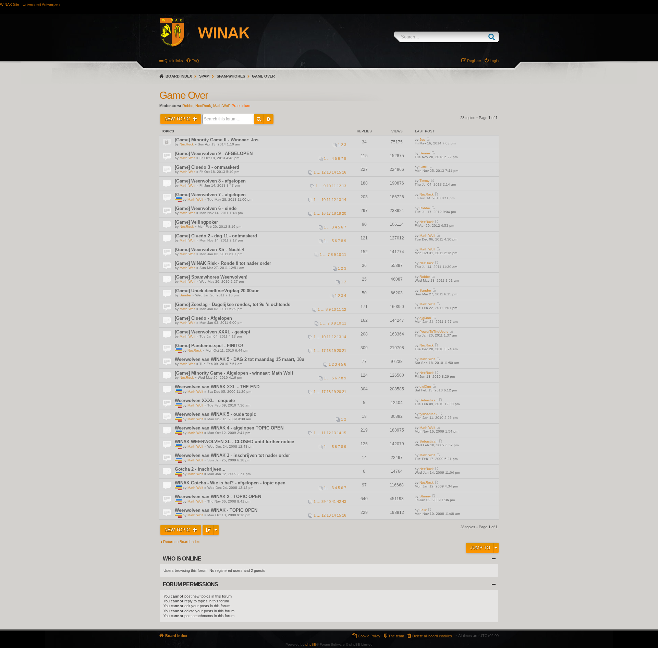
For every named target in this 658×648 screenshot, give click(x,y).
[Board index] (212, 33)
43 (344, 501)
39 (323, 501)
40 (329, 501)
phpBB (310, 644)
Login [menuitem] (494, 61)
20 (344, 213)
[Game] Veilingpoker (196, 222)
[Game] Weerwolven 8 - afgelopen (210, 181)
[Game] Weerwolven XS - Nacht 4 (209, 249)
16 (344, 172)
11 (334, 186)
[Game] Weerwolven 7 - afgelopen (210, 194)
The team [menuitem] (396, 636)
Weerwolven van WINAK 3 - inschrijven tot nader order (232, 455)
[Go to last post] (428, 139)
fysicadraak (428, 414)
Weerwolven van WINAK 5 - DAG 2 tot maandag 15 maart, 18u (239, 359)
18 (334, 213)
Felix (423, 510)
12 (323, 172)
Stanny (425, 496)
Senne (424, 153)
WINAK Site (9, 4)
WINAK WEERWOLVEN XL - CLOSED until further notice (234, 441)
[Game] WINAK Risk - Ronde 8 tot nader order (223, 263)
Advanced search (268, 119)
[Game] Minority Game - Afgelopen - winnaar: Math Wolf (234, 373)
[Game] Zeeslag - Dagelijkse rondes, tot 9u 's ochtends (232, 304)
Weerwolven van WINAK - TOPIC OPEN (216, 510)
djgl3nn (425, 318)
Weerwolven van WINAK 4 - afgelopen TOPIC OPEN (229, 428)
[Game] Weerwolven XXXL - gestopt (212, 331)
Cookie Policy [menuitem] (369, 636)
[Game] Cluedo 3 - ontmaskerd (207, 167)
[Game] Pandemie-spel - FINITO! (209, 345)
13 (329, 172)
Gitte (423, 167)
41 (334, 501)
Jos (422, 139)
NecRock (203, 106)
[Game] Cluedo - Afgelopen (203, 318)
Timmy (424, 180)
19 (339, 213)
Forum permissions (190, 584)
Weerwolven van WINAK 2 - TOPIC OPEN (218, 496)
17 (329, 213)
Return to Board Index (181, 542)
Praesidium (241, 106)
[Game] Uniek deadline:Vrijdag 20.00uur (217, 290)
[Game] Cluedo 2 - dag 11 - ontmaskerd (216, 235)
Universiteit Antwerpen (41, 4)
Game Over (263, 76)
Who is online (182, 559)
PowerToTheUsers (433, 331)
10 (329, 186)
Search (493, 37)
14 (334, 172)
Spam (204, 76)
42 (339, 501)
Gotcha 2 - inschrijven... (200, 469)
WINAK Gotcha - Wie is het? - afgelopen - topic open (230, 482)
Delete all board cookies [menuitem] (432, 636)
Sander (185, 295)
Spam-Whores (231, 76)
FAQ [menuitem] (195, 61)
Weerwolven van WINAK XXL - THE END (217, 386)
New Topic (177, 118)
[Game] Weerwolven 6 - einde (205, 208)
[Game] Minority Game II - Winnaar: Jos (216, 139)
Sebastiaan (428, 400)
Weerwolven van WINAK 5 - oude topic (215, 414)
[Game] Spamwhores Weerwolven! (211, 277)
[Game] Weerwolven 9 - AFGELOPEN (214, 153)
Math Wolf (221, 106)
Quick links (173, 61)
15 (339, 172)
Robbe (187, 106)
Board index (179, 76)
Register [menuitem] (474, 61)
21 (344, 351)
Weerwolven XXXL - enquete (205, 400)
